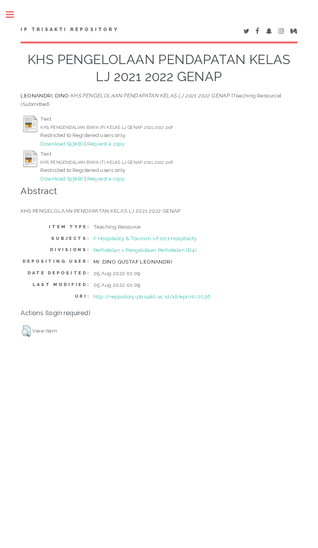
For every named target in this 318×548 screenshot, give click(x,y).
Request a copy (106, 143)
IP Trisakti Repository (69, 29)
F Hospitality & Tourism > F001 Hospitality (145, 238)
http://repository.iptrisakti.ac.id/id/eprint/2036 (152, 296)
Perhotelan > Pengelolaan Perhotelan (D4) (145, 250)
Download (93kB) (61, 143)
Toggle (14, 14)
